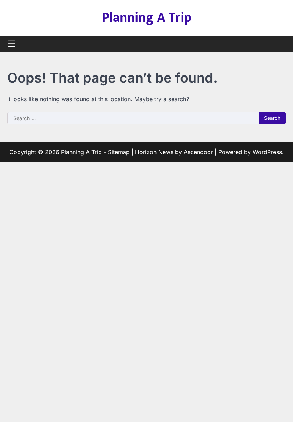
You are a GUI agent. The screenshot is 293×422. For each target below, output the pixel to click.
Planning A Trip (147, 17)
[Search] (280, 44)
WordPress (267, 152)
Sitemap (119, 152)
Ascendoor (198, 152)
